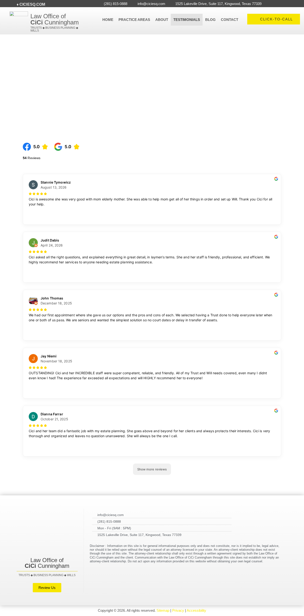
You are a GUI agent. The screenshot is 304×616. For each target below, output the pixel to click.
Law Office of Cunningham (54, 19)
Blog (210, 20)
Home (107, 20)
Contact (229, 20)
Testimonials (186, 20)
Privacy (178, 610)
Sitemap (163, 610)
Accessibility (196, 610)
